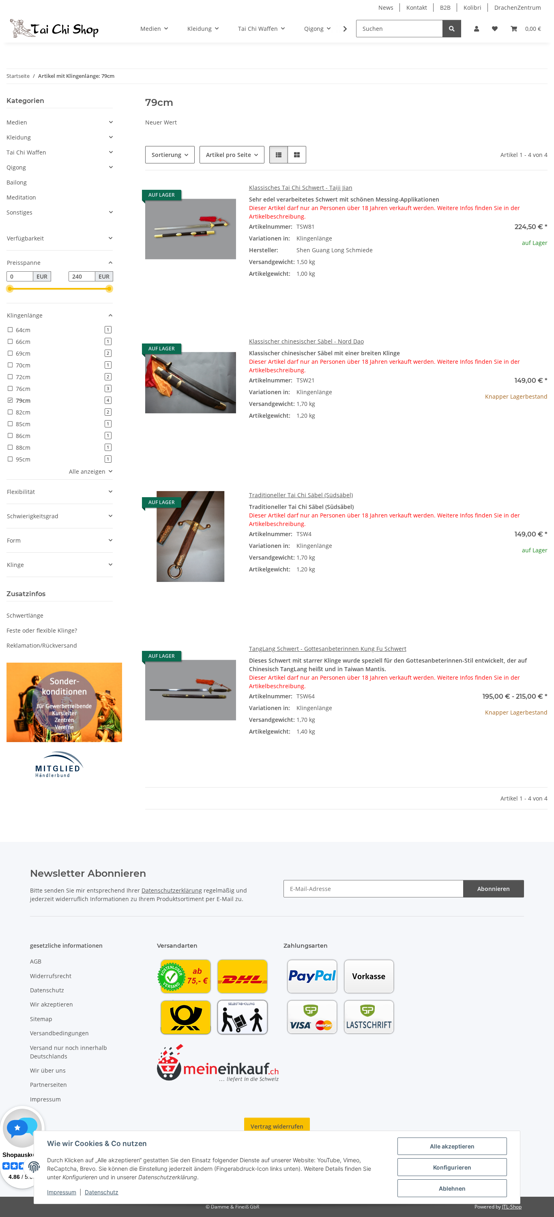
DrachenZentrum (517, 7)
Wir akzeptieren (51, 1004)
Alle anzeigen (87, 471)
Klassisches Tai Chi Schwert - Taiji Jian (300, 187)
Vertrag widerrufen (277, 1126)
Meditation (21, 197)
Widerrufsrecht (50, 976)
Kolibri (472, 7)
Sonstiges (19, 212)
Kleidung (18, 137)
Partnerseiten (48, 1084)
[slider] (10, 289)
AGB (35, 961)
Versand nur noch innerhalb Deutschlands (68, 1052)
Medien (16, 122)
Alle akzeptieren (452, 1146)
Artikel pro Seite (228, 155)
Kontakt (416, 7)
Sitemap (41, 1019)
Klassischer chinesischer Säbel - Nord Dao (306, 341)
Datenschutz (101, 1192)
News (385, 7)
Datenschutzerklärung (172, 890)
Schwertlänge (24, 615)
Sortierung (166, 155)
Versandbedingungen (59, 1033)
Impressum (61, 1192)
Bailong (16, 182)
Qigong (16, 167)
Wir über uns (48, 1070)
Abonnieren (493, 889)
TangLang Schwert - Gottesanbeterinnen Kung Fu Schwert (327, 649)
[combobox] (398, 242)
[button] (476, 29)
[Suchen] (451, 28)
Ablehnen (452, 1188)
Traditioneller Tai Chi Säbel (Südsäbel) (301, 495)
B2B (445, 7)
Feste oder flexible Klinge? (41, 630)
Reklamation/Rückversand (41, 645)
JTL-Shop (512, 1206)
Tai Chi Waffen (26, 152)
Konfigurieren (452, 1167)
